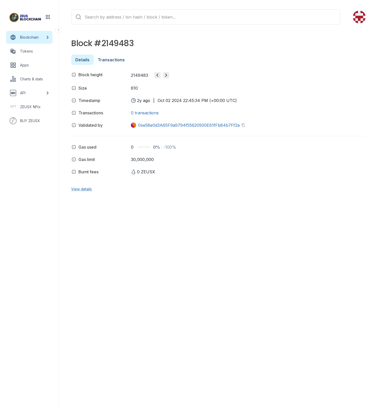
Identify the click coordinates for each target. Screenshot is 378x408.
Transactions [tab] (111, 59)
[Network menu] (47, 17)
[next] (166, 75)
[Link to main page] (25, 17)
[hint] (73, 74)
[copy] (244, 125)
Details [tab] (82, 59)
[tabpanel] (218, 131)
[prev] (157, 75)
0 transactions (145, 112)
